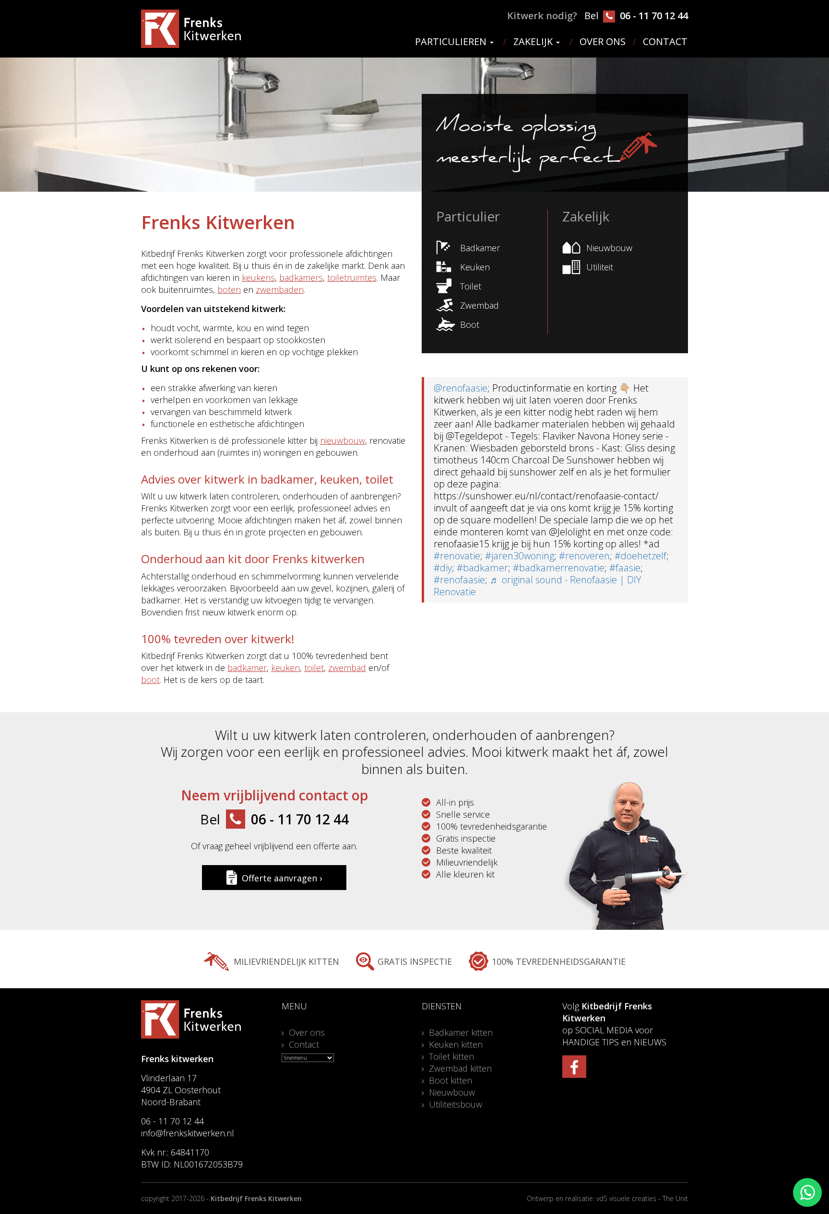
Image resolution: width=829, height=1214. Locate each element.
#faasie (624, 567)
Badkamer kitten (461, 1032)
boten (229, 289)
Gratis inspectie (415, 961)
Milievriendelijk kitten (286, 961)
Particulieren (452, 41)
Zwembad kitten (460, 1068)
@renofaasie (460, 388)
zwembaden (280, 289)
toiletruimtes (352, 277)
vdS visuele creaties (626, 1198)
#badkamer (482, 567)
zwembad (347, 667)
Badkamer (480, 248)
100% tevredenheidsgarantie (559, 961)
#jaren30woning (519, 555)
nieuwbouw (342, 440)
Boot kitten (450, 1080)
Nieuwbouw (609, 248)
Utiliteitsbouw (455, 1104)
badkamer (247, 667)
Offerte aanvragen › (282, 878)
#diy (443, 567)
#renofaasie (459, 579)
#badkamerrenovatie (558, 567)
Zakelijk (534, 41)
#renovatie (457, 555)
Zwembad (479, 305)
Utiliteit (599, 267)
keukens (258, 277)
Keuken (475, 267)
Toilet (470, 286)
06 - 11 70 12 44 (652, 16)
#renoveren (584, 555)
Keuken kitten (456, 1044)
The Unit (675, 1198)
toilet (314, 667)
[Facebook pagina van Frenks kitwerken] (574, 1066)
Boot (469, 324)
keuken (285, 667)
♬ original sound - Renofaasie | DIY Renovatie (537, 585)
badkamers (301, 277)
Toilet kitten (451, 1056)
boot (150, 679)
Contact (665, 41)
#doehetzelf (640, 555)
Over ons (603, 41)
